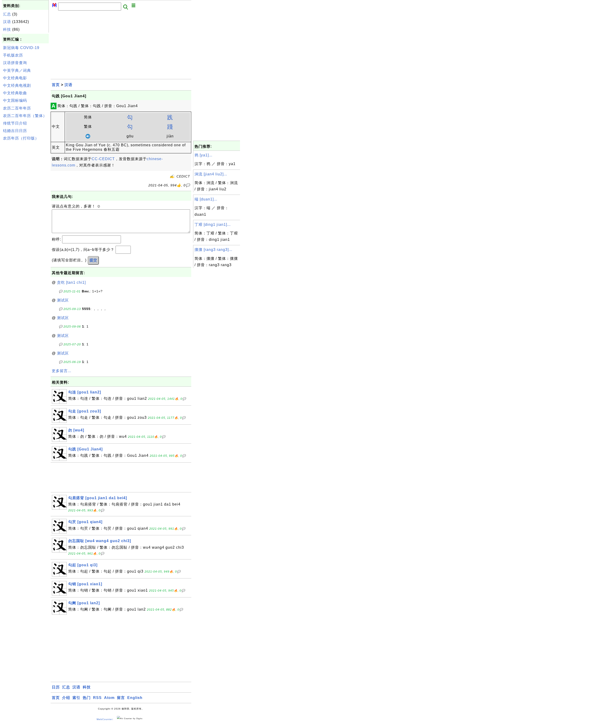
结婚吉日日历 (15, 131)
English (134, 698)
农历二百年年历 (17, 108)
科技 (7, 29)
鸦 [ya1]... (203, 155)
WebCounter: (105, 719)
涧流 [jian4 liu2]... (211, 174)
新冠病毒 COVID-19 (21, 48)
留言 (121, 698)
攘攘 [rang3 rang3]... (213, 250)
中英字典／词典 (17, 70)
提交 (93, 260)
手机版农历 (13, 55)
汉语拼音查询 (15, 63)
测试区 (63, 300)
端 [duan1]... (206, 199)
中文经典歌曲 (15, 93)
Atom (109, 698)
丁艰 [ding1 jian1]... (213, 225)
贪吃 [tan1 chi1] (71, 282)
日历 (56, 687)
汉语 (7, 22)
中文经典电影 (15, 78)
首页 (56, 85)
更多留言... (61, 371)
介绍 (66, 698)
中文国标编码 (15, 100)
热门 (87, 698)
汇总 (7, 14)
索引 (76, 698)
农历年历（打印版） (21, 138)
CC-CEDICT (103, 159)
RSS (97, 698)
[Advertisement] (25, 213)
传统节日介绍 (15, 123)
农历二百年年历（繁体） (25, 116)
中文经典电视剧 (17, 85)
